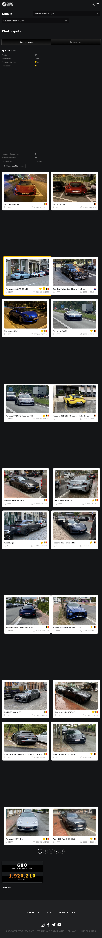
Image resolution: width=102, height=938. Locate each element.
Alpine (7, 331)
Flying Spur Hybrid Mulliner (73, 289)
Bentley (56, 289)
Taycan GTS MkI (68, 754)
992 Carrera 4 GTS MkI (23, 627)
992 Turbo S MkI (68, 543)
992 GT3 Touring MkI (23, 416)
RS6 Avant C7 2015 (66, 839)
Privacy (73, 931)
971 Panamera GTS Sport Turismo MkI (29, 754)
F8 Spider (14, 204)
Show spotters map (15, 166)
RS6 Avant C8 (14, 712)
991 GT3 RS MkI (20, 289)
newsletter (66, 912)
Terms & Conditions (50, 931)
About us (33, 912)
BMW (57, 500)
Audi (6, 543)
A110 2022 (15, 331)
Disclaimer (88, 931)
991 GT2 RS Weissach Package (75, 416)
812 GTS (63, 331)
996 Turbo (18, 839)
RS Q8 (11, 543)
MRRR (9, 207)
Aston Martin (61, 712)
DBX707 (71, 712)
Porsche (9, 289)
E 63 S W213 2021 (75, 627)
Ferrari (7, 204)
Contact (49, 912)
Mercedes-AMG (60, 627)
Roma (62, 204)
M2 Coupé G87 (66, 500)
